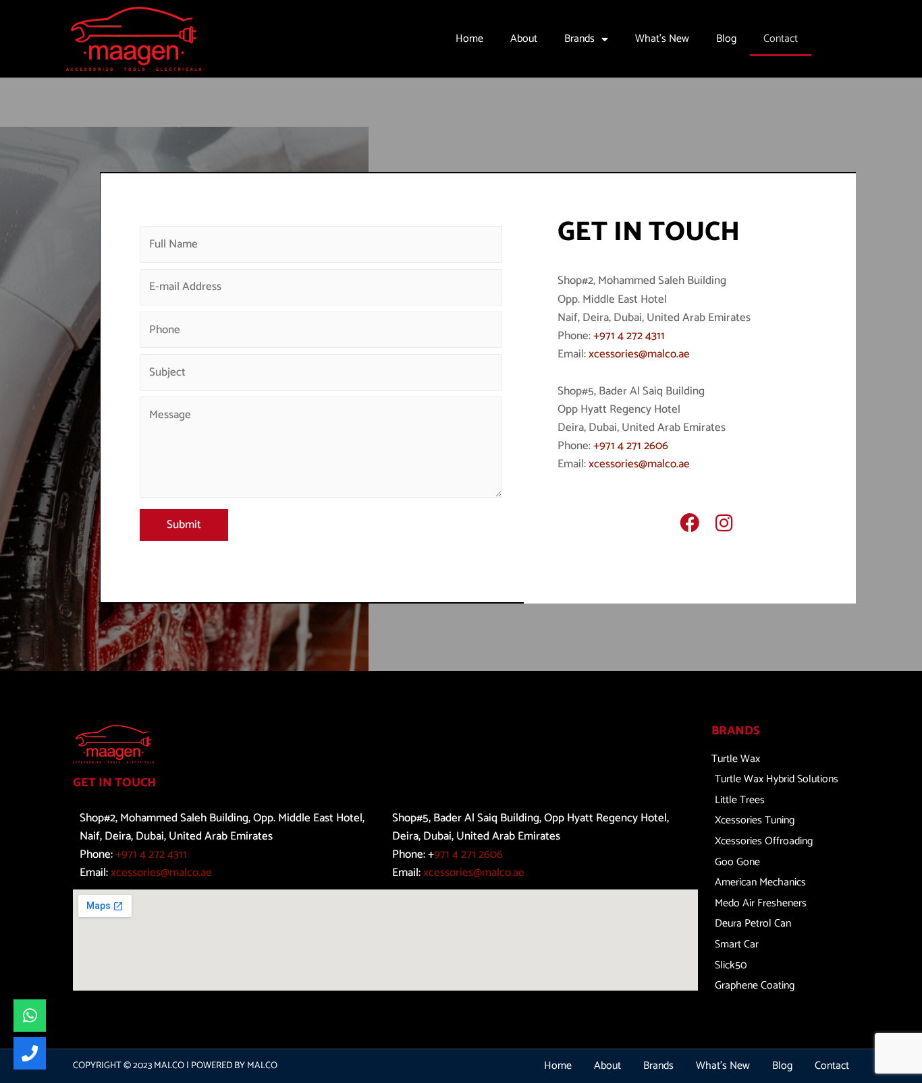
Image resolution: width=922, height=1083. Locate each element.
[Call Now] (29, 1053)
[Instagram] (724, 523)
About (523, 39)
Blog (726, 39)
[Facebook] (689, 523)
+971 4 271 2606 (630, 445)
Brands (579, 39)
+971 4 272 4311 (629, 335)
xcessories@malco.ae (639, 354)
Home (469, 39)
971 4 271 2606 (468, 854)
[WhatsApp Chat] (29, 1015)
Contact (780, 39)
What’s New (662, 39)
